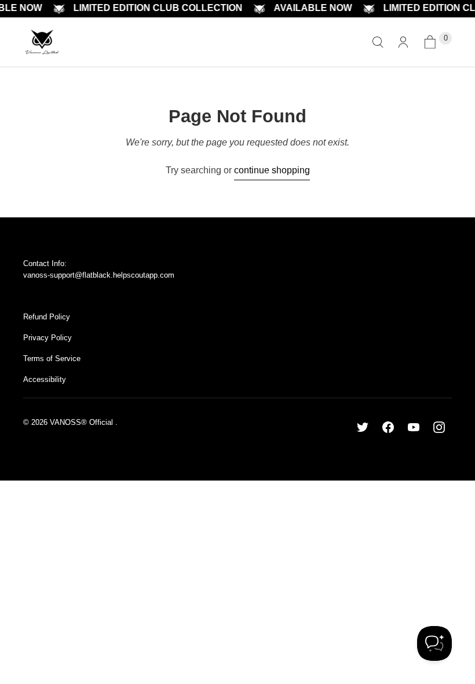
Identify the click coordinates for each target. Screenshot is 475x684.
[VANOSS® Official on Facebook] (388, 427)
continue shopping (272, 170)
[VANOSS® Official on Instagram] (439, 427)
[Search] (377, 42)
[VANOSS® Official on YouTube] (413, 427)
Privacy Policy (47, 337)
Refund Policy (46, 316)
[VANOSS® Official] (42, 42)
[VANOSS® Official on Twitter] (362, 427)
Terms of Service (52, 358)
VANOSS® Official (82, 422)
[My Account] (403, 42)
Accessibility (44, 379)
